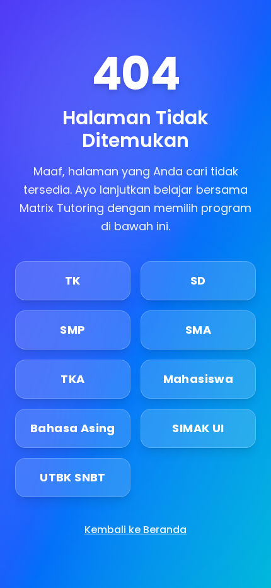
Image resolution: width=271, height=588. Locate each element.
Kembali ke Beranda (135, 529)
